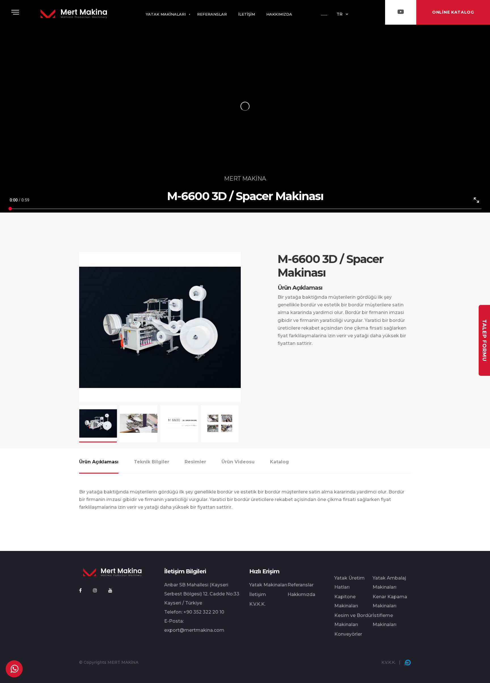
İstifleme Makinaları (384, 620)
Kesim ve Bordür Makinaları (353, 620)
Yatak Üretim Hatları (349, 582)
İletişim (257, 594)
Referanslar (301, 584)
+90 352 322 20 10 (203, 612)
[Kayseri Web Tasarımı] (407, 662)
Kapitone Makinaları (346, 601)
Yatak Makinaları (268, 584)
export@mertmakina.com (194, 630)
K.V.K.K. (257, 604)
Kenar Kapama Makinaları (390, 601)
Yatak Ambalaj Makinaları (389, 582)
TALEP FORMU (484, 340)
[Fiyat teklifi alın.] (14, 668)
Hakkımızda (301, 594)
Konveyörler (348, 634)
